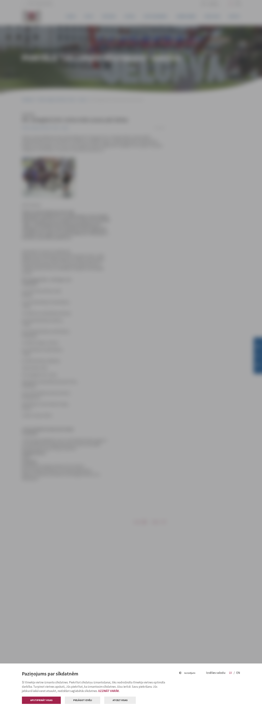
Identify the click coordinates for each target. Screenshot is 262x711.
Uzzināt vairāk (108, 691)
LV (230, 673)
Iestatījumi (189, 673)
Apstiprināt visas (41, 700)
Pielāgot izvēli (82, 700)
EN (238, 673)
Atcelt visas (120, 700)
